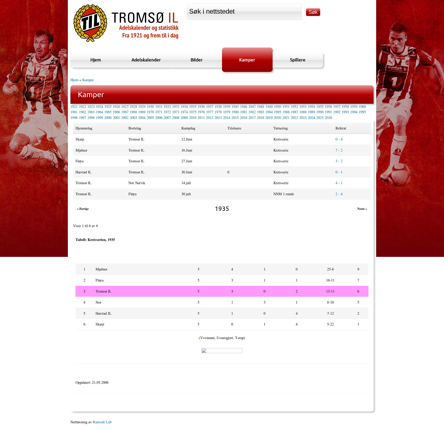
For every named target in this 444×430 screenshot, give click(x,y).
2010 (192, 117)
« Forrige (83, 209)
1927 (124, 106)
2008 (175, 117)
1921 (74, 106)
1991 (328, 111)
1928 (133, 106)
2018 (260, 117)
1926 (116, 106)
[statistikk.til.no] (126, 42)
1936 (201, 106)
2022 (294, 117)
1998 (91, 117)
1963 (91, 111)
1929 (141, 106)
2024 (311, 117)
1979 (226, 111)
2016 (243, 117)
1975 (192, 111)
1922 (82, 106)
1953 (303, 106)
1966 (116, 111)
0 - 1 (339, 172)
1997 (82, 117)
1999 (99, 117)
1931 (158, 106)
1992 (336, 111)
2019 (269, 117)
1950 (277, 106)
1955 (319, 106)
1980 (235, 111)
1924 (99, 106)
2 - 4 (339, 193)
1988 (303, 111)
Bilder (197, 59)
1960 (362, 106)
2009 (184, 117)
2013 (218, 117)
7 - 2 (339, 150)
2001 (116, 117)
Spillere (298, 59)
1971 (158, 111)
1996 (74, 117)
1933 (175, 106)
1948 (260, 106)
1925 (108, 106)
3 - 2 (339, 160)
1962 (82, 111)
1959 (353, 106)
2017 (252, 117)
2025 (319, 117)
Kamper (247, 59)
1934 (184, 106)
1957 (336, 106)
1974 (184, 111)
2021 (286, 117)
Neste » (362, 209)
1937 (209, 106)
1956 (328, 106)
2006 (158, 117)
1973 (175, 111)
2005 (150, 117)
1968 (133, 111)
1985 (277, 111)
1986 (286, 111)
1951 (286, 106)
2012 (209, 117)
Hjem (95, 59)
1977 (209, 111)
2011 (201, 117)
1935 (192, 106)
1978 (218, 111)
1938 (218, 106)
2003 (133, 117)
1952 (294, 106)
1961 (74, 111)
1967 (124, 111)
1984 (269, 111)
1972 (167, 111)
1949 (269, 106)
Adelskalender (146, 59)
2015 (235, 117)
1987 (294, 111)
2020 (277, 117)
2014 (226, 117)
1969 (141, 111)
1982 (252, 111)
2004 (141, 117)
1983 (260, 111)
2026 (328, 117)
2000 (108, 117)
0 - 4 (339, 139)
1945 (235, 106)
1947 (252, 106)
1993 (345, 111)
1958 (345, 106)
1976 (201, 111)
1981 (243, 111)
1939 (226, 106)
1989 (311, 111)
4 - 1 (339, 182)
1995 (362, 111)
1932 (167, 106)
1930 (150, 106)
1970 (150, 111)
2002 (124, 117)
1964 (99, 111)
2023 (303, 117)
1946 (243, 106)
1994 (353, 111)
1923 (91, 106)
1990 (319, 111)
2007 (167, 117)
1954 (311, 106)
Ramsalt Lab (102, 421)
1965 (108, 111)
